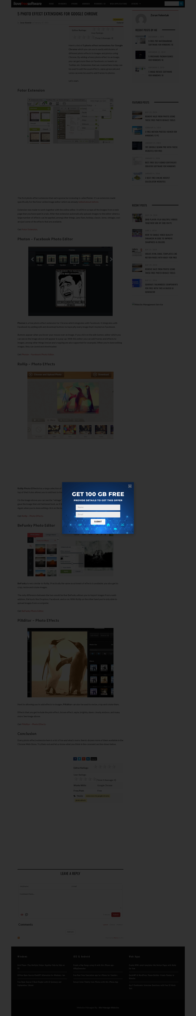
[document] (98, 508)
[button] (130, 486)
